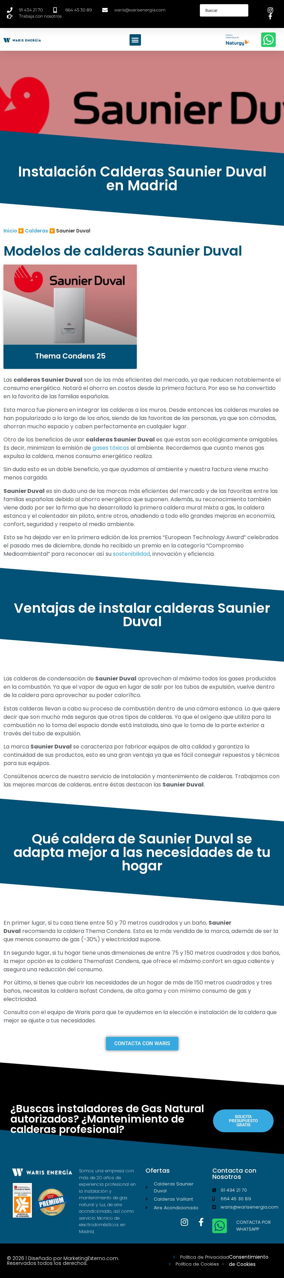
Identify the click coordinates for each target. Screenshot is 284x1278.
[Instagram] (184, 1222)
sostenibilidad (131, 554)
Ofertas (157, 1170)
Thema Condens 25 (70, 356)
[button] (135, 40)
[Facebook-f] (201, 1222)
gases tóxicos (110, 448)
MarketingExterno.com (90, 1258)
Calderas (36, 231)
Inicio (10, 231)
